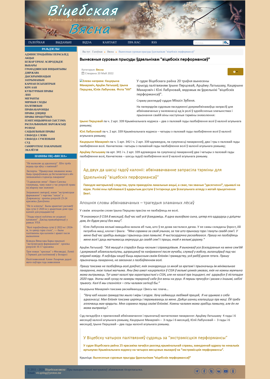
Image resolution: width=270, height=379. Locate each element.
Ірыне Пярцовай (91, 121)
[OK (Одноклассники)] (233, 371)
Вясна (89, 28)
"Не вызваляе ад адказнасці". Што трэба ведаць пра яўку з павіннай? (48, 165)
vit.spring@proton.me (48, 372)
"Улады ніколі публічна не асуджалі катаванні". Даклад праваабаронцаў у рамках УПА (47, 219)
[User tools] (235, 71)
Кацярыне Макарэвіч (94, 142)
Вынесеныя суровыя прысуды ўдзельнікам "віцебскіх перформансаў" (142, 358)
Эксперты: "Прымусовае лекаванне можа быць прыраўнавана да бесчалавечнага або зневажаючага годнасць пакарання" (49, 174)
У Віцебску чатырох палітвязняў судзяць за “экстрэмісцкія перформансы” (155, 338)
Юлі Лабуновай (91, 131)
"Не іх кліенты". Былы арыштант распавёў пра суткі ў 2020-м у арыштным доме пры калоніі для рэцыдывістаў (49, 209)
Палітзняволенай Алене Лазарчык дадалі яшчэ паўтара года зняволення (48, 261)
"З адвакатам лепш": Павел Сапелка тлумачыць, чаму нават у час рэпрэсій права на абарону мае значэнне (50, 184)
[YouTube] (226, 371)
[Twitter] (211, 371)
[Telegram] (197, 371)
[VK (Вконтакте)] (218, 371)
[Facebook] (204, 371)
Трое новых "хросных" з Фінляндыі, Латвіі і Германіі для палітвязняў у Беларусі (50, 253)
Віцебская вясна (55, 369)
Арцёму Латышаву (92, 152)
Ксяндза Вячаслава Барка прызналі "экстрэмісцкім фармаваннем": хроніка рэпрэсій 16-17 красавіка (48, 244)
